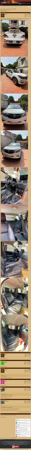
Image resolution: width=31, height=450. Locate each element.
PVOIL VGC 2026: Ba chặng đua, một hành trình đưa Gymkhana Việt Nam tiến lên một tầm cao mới (15, 6)
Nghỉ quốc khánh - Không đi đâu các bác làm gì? (23, 420)
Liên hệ (16, 439)
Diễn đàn (20, 3)
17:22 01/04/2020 (3, 379)
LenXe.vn (9, 3)
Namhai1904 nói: (4, 393)
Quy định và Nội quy (20, 439)
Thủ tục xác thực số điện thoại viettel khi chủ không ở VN (23, 426)
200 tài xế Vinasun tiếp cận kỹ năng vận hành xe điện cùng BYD (23, 424)
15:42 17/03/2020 (3, 360)
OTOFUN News (27, 439)
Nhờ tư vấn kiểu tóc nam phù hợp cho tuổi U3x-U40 (23, 432)
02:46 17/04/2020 (3, 399)
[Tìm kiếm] (30, 3)
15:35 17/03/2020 (3, 352)
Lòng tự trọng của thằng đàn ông (22, 430)
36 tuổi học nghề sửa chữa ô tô (22, 422)
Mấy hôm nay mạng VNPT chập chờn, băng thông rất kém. (23, 434)
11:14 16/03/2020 (3, 12)
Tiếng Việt (2, 439)
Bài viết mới (17, 419)
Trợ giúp (24, 439)
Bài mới (16, 3)
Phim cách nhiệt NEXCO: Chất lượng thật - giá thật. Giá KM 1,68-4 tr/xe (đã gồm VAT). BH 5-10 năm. (16, 449)
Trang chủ (13, 3)
